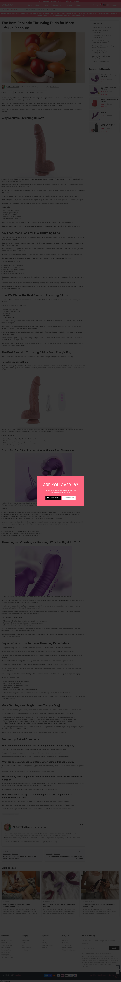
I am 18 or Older (53, 498)
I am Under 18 (69, 498)
